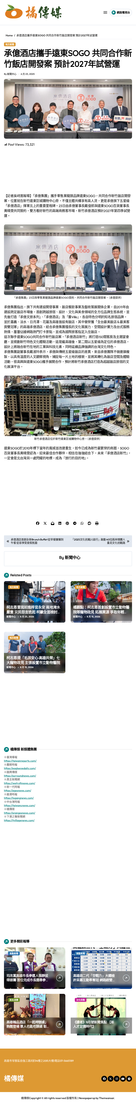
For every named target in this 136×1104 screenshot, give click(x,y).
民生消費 (14, 999)
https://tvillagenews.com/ (19, 820)
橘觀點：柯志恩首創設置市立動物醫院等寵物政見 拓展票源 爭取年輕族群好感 (101, 612)
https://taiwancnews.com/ (19, 805)
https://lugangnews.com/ (19, 798)
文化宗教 (80, 999)
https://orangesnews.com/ (19, 813)
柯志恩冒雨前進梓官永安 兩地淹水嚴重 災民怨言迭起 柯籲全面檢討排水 (33, 612)
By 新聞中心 (10, 73)
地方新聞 (9, 44)
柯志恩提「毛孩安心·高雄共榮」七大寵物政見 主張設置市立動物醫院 (33, 660)
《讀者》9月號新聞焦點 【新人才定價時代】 (93, 1024)
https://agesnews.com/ (17, 790)
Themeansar (106, 1098)
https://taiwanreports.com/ (20, 760)
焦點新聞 (14, 953)
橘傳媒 (14, 1078)
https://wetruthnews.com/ (19, 783)
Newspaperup (87, 1098)
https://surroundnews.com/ (20, 775)
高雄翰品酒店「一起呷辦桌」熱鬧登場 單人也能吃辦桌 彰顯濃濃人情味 (28, 1026)
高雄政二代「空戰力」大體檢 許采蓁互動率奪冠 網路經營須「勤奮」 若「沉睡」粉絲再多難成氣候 (94, 982)
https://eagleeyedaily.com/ (20, 768)
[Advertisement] (68, 170)
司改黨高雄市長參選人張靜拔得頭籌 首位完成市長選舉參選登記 (27, 980)
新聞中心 (72, 557)
